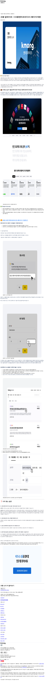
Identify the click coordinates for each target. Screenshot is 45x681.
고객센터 (2, 636)
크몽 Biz (2, 617)
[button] (1, 589)
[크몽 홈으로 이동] (2, 1)
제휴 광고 (2, 612)
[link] (2, 590)
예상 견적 (2, 640)
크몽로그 (2, 610)
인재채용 (2, 608)
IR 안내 (2, 606)
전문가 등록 (2, 627)
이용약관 (2, 597)
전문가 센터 (2, 630)
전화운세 (2, 623)
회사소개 (2, 604)
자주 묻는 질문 (3, 638)
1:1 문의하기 (24, 667)
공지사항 (2, 634)
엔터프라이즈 (3, 619)
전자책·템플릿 (3, 621)
